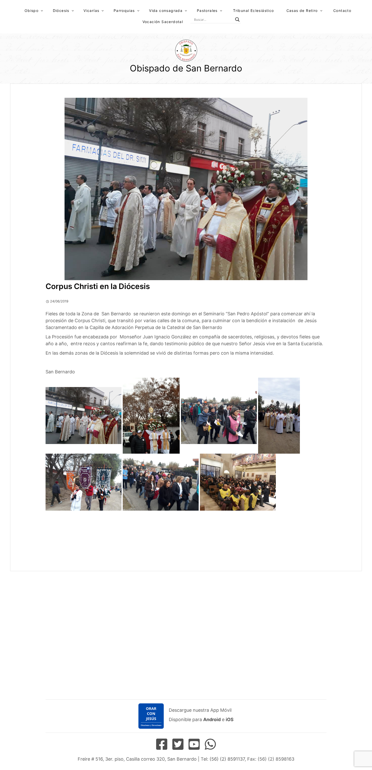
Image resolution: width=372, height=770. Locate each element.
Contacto (342, 10)
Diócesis (61, 10)
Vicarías (91, 10)
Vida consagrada (165, 10)
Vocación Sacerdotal (162, 22)
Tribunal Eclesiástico (253, 10)
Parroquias (124, 10)
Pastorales (207, 10)
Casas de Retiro (302, 10)
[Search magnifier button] (237, 19)
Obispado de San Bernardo (186, 68)
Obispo (31, 10)
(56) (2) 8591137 (227, 759)
